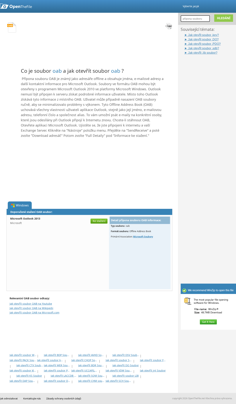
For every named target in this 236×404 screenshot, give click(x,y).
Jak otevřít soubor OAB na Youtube (31, 303)
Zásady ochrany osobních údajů (63, 398)
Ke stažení (99, 221)
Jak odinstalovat (9, 398)
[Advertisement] (210, 110)
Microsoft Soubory (143, 236)
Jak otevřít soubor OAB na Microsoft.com (34, 312)
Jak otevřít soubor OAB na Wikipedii (31, 308)
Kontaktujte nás (32, 398)
